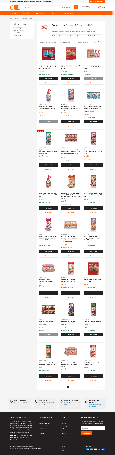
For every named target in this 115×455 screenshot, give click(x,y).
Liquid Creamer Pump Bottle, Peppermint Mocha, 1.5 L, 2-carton (92, 66)
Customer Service (67, 13)
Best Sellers (26, 13)
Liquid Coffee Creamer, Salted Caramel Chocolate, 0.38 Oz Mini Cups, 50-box (48, 238)
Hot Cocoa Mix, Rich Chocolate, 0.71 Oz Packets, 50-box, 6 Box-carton (70, 66)
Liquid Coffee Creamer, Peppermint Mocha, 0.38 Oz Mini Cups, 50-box (70, 108)
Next (99, 387)
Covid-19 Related (17, 33)
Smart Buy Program (66, 426)
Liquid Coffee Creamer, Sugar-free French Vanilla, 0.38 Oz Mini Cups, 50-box (48, 151)
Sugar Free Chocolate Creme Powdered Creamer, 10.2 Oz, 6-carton (93, 322)
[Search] (76, 7)
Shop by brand (40, 13)
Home (11, 18)
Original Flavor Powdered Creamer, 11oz (91, 363)
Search (63, 428)
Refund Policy (42, 431)
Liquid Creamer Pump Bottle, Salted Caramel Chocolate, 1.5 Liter (48, 194)
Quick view (48, 83)
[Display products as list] (101, 42)
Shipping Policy (43, 428)
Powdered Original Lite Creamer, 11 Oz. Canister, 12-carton (47, 281)
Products (13, 13)
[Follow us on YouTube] (63, 449)
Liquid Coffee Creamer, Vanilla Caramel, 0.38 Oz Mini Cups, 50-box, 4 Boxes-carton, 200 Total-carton (70, 195)
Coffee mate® (87, 63)
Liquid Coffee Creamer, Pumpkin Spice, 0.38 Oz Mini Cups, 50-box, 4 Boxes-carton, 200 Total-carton (70, 239)
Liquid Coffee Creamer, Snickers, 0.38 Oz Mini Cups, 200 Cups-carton (48, 322)
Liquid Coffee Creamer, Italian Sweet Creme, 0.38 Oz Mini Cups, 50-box (93, 151)
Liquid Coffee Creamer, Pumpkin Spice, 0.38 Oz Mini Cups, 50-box (92, 238)
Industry (53, 13)
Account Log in (43, 426)
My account (86, 8)
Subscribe (87, 433)
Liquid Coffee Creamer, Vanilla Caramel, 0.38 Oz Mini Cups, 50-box (93, 194)
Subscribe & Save (98, 1)
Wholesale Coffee (75, 36)
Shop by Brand (65, 431)
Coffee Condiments (58, 36)
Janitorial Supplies (18, 28)
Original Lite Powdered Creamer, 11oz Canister (68, 280)
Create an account (44, 423)
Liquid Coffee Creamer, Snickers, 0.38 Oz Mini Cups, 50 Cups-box (70, 322)
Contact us (42, 421)
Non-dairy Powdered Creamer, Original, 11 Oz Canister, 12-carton (70, 364)
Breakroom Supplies (18, 30)
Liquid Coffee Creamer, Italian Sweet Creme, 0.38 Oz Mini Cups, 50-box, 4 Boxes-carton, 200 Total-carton (70, 152)
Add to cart (48, 78)
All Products (64, 433)
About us (63, 423)
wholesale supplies (15, 430)
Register (66, 403)
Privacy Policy (42, 433)
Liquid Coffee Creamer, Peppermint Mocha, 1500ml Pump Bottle (47, 108)
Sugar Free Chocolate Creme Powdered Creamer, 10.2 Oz (47, 363)
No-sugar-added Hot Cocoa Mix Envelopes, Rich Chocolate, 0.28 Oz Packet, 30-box (48, 66)
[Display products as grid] (98, 42)
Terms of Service (44, 436)
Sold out (93, 78)
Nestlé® (41, 63)
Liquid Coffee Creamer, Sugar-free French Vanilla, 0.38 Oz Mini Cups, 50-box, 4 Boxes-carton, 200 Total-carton (93, 109)
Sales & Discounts (18, 35)
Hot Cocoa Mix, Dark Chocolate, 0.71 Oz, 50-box (93, 280)
